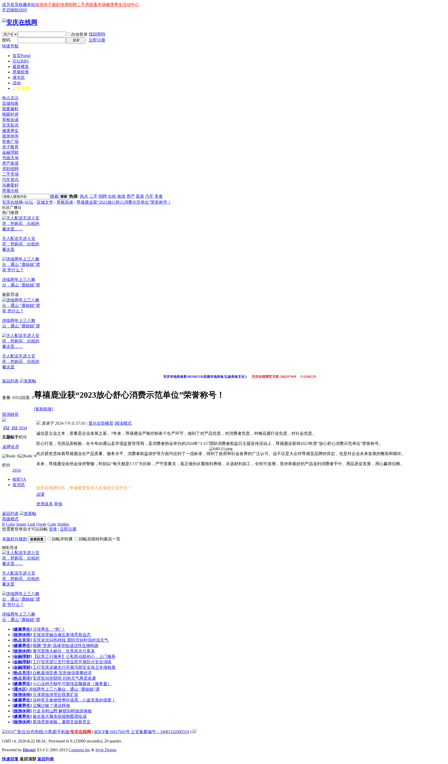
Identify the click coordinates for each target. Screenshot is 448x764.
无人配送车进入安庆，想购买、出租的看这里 (20, 244)
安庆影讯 (10, 125)
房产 (131, 196)
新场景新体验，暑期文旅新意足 (62, 722)
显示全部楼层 (100, 423)
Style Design (105, 750)
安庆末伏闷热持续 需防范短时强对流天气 (70, 640)
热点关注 (10, 98)
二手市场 (10, 174)
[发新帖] (28, 381)
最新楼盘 (20, 66)
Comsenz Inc (79, 750)
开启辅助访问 (14, 10)
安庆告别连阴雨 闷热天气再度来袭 (64, 678)
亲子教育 (10, 147)
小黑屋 (50, 731)
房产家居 (10, 163)
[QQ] (7, 731)
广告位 (19, 731)
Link (31, 524)
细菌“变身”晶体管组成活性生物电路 (66, 645)
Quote (41, 524)
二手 (93, 196)
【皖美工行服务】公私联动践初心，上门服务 (74, 656)
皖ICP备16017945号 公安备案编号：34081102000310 (141, 731)
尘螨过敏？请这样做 (51, 705)
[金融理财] (22, 656)
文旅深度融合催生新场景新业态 (62, 634)
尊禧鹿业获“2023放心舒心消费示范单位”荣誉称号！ (123, 202)
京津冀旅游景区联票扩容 (55, 694)
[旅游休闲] (22, 634)
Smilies (63, 524)
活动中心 (130, 4)
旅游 (39, 4)
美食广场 (10, 141)
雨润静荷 (10, 414)
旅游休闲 (10, 136)
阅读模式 (123, 423)
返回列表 (10, 381)
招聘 (72, 4)
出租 (112, 196)
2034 (23, 428)
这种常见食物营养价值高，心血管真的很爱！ (74, 700)
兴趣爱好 (10, 185)
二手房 (83, 4)
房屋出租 (10, 190)
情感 (64, 4)
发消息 (18, 485)
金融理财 (10, 152)
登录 (53, 529)
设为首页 (10, 4)
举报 (58, 504)
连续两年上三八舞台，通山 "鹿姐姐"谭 (64, 689)
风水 (84, 196)
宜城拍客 (10, 103)
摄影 (56, 4)
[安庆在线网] (19, 22)
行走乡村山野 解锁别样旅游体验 (62, 711)
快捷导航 (10, 46)
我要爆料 (10, 109)
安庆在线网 (12, 202)
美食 (159, 196)
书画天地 (10, 158)
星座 (140, 196)
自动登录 (79, 34)
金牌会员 (10, 446)
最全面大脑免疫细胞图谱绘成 (60, 716)
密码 (6, 40)
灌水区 (18, 77)
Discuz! (29, 750)
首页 (21, 55)
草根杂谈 (10, 120)
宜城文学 (45, 202)
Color (10, 524)
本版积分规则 (14, 539)
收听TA (19, 479)
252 (6, 428)
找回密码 (97, 34)
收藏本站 (27, 4)
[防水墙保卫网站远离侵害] (194, 731)
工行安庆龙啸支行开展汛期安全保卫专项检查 (74, 667)
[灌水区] (19, 689)
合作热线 (34, 731)
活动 (16, 83)
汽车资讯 (10, 179)
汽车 (149, 196)
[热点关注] (22, 640)
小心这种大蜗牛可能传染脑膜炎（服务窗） (72, 684)
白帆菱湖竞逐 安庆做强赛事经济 (62, 673)
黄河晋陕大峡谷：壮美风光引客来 (64, 651)
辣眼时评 (10, 114)
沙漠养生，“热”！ (49, 629)
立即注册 (97, 40)
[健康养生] (22, 629)
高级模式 (10, 519)
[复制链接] (43, 409)
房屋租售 (20, 72)
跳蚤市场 (97, 4)
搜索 (54, 196)
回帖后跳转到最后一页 (99, 539)
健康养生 (114, 4)
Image (21, 524)
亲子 (48, 4)
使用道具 (44, 504)
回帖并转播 (62, 539)
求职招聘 (10, 169)
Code (51, 524)
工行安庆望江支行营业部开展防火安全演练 (72, 662)
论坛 (20, 61)
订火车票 (20, 88)
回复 (40, 494)
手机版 (63, 731)
